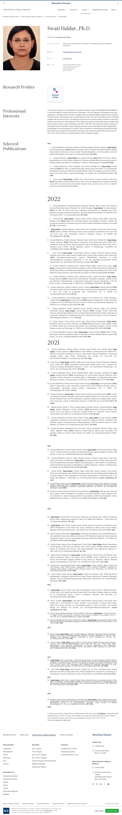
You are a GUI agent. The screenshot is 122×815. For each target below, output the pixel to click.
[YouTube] (108, 784)
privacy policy (48, 810)
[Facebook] (93, 784)
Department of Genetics (63, 37)
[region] (61, 811)
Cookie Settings (99, 810)
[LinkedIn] (101, 784)
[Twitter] (104, 784)
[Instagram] (97, 784)
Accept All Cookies (112, 811)
